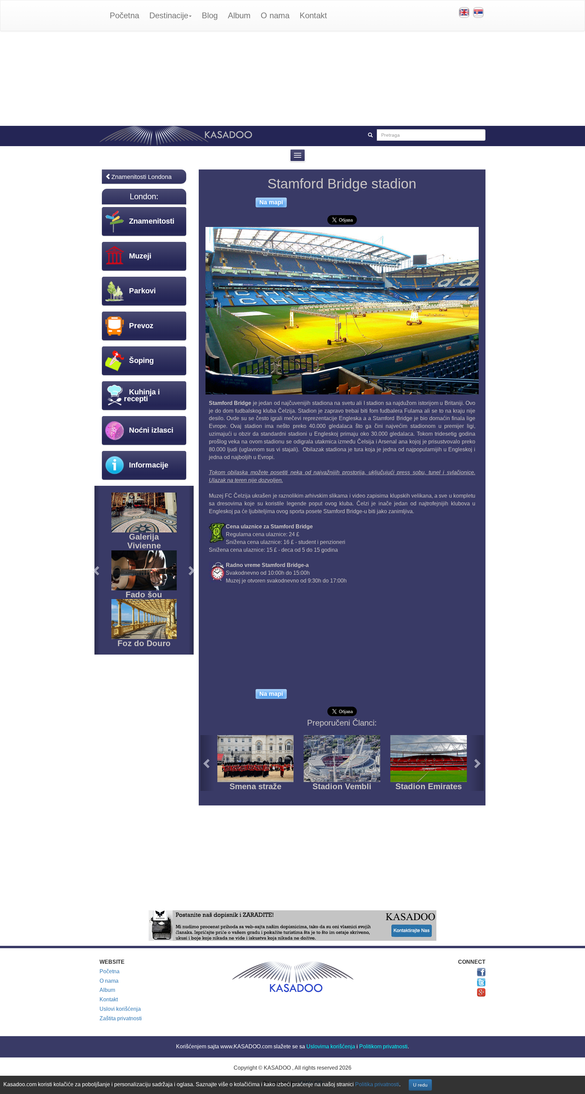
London (143, 196)
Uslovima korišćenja (330, 1046)
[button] (207, 763)
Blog (210, 15)
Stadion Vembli (341, 786)
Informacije (148, 465)
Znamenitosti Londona (141, 177)
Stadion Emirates (428, 786)
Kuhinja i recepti (142, 395)
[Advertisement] (292, 78)
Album (239, 15)
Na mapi (271, 202)
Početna (124, 15)
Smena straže (255, 786)
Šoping (141, 360)
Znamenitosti (151, 221)
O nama (275, 15)
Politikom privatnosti (383, 1046)
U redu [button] (420, 1085)
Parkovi (142, 291)
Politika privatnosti (377, 1084)
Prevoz (141, 325)
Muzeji (140, 256)
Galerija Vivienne (144, 541)
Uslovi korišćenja (120, 1009)
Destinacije (168, 15)
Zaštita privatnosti (121, 1018)
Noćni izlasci (151, 430)
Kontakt (313, 15)
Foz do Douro (144, 643)
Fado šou (144, 594)
